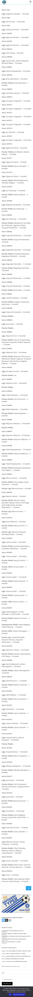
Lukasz (3, 951)
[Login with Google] (9, 920)
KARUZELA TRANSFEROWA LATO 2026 (14, 959)
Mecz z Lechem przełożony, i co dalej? (11, 941)
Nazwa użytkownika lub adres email (11, 966)
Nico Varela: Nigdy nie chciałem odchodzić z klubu (14, 933)
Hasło (3, 973)
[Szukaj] (28, 888)
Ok (10, 994)
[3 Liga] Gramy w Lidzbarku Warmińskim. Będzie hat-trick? (16, 936)
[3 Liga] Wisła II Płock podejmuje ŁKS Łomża (12, 930)
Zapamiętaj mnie (8, 979)
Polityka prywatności (19, 994)
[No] (31, 992)
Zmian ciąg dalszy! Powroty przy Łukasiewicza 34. (14, 939)
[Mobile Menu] (30, 1)
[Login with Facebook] (3, 920)
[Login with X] (6, 920)
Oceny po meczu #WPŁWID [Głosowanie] (16, 961)
